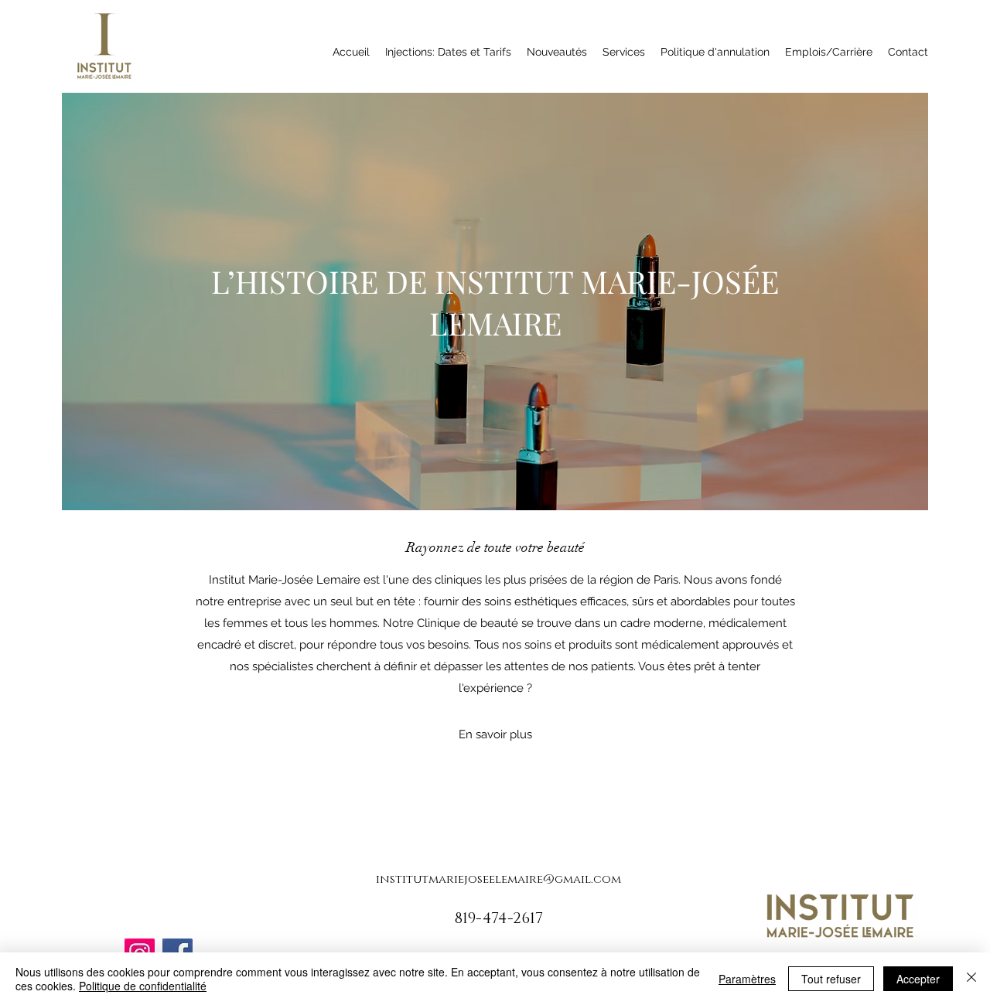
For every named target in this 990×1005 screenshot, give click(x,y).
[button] (495, 734)
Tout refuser (831, 978)
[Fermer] (971, 979)
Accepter (918, 978)
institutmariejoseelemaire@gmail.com (498, 879)
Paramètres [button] (747, 978)
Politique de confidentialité (143, 985)
